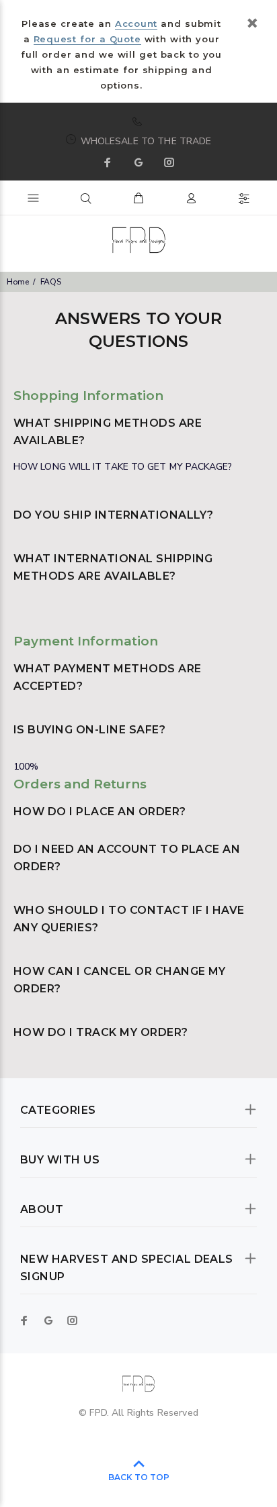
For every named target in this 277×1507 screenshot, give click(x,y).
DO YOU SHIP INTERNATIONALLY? (113, 515)
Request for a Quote (87, 39)
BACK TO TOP (138, 1477)
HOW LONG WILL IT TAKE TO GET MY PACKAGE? (123, 466)
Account (136, 23)
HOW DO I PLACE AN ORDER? (99, 811)
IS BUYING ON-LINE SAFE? (89, 729)
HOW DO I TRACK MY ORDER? (100, 1032)
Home (18, 281)
